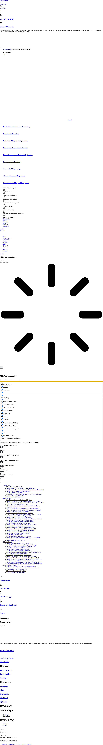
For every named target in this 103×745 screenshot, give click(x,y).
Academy (4, 686)
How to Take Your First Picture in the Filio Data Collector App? (22, 558)
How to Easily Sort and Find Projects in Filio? (18, 523)
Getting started (5, 580)
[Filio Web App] (1, 585)
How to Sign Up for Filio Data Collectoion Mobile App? (20, 488)
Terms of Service (12, 740)
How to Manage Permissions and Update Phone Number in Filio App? (24, 562)
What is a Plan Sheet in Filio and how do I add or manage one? (22, 508)
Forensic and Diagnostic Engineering (15, 141)
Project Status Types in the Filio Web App (17, 504)
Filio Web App (7, 498)
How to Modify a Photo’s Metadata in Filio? (17, 549)
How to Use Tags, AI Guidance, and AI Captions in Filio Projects (23, 501)
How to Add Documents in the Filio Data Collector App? (20, 546)
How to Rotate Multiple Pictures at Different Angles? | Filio (21, 529)
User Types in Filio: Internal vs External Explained (19, 500)
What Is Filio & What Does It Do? (15, 495)
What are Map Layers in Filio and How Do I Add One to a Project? (23, 510)
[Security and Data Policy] (1, 602)
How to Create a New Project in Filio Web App (18, 517)
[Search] (1, 367)
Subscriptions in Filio (11, 507)
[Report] (1, 610)
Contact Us (4, 694)
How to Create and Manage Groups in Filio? (17, 511)
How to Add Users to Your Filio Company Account (19, 513)
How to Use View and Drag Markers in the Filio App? (20, 560)
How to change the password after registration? (18, 491)
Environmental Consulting (12, 162)
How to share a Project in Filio (14, 534)
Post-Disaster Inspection (11, 134)
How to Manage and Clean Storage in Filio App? (18, 555)
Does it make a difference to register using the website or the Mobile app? (25, 489)
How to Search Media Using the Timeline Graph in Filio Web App (23, 537)
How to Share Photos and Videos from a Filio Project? (20, 521)
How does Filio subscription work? (15, 497)
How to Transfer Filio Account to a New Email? (18, 536)
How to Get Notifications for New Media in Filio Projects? (21, 524)
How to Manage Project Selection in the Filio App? (19, 543)
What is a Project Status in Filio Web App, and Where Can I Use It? (23, 514)
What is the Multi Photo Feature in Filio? (16, 553)
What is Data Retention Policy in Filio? (16, 571)
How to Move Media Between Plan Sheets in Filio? (19, 526)
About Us (4, 698)
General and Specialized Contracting (15, 148)
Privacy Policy (3, 740)
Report (2, 613)
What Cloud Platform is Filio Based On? (16, 569)
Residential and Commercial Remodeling (16, 127)
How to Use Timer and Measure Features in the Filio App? (21, 556)
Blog (2, 690)
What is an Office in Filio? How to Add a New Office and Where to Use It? (25, 503)
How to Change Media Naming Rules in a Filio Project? (20, 527)
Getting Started (7, 485)
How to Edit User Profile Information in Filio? (18, 533)
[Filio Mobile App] (0, 593)
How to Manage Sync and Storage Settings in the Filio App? (21, 545)
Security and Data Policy (9, 565)
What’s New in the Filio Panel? (14, 487)
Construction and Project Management (16, 183)
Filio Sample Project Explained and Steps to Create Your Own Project (24, 563)
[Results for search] (51, 314)
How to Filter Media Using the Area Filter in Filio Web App (21, 539)
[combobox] (7, 262)
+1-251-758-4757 (7, 19)
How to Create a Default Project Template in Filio (19, 516)
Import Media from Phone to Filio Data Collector (18, 547)
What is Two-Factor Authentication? (15, 572)
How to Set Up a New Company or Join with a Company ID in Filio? (24, 518)
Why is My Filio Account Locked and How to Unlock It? (21, 566)
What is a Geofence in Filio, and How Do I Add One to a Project (22, 505)
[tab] (4, 442)
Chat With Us (4, 662)
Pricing (3, 678)
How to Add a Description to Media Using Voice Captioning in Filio (23, 552)
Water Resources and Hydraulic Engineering (18, 155)
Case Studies (5, 674)
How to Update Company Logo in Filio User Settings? (20, 530)
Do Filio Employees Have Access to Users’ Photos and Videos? (22, 568)
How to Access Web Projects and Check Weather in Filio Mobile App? (24, 559)
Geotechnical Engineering (11, 169)
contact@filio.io (6, 27)
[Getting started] (1, 577)
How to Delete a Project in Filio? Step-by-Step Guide (20, 531)
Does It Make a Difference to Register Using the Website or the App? (24, 494)
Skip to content (4, 0)
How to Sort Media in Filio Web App (15, 540)
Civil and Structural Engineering (14, 176)
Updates (3, 701)
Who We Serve (6, 670)
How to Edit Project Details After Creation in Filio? (19, 520)
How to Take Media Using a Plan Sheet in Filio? (18, 550)
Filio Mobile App (7, 542)
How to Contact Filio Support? (14, 492)
